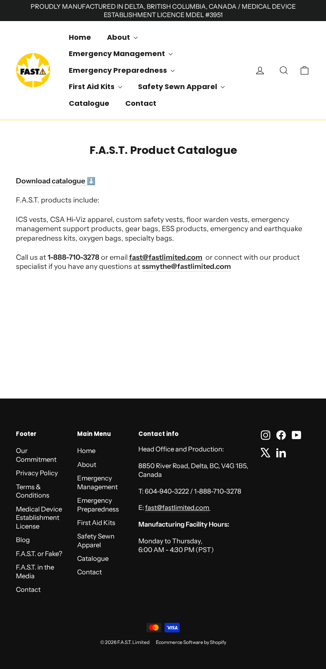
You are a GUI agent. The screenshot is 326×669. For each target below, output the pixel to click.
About (119, 37)
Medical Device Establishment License (39, 518)
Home (80, 37)
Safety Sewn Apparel (178, 86)
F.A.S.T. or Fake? (39, 554)
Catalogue (89, 103)
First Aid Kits (92, 86)
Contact (140, 103)
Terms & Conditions (32, 491)
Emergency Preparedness (119, 70)
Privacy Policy (37, 473)
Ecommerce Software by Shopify (191, 642)
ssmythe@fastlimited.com (186, 266)
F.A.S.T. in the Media (35, 571)
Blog (23, 540)
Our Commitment (36, 455)
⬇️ (90, 181)
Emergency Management (118, 53)
